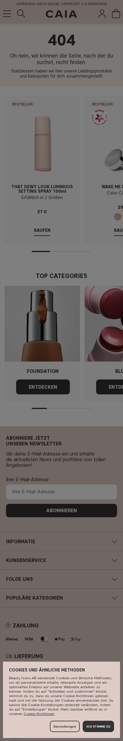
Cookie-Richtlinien (39, 713)
